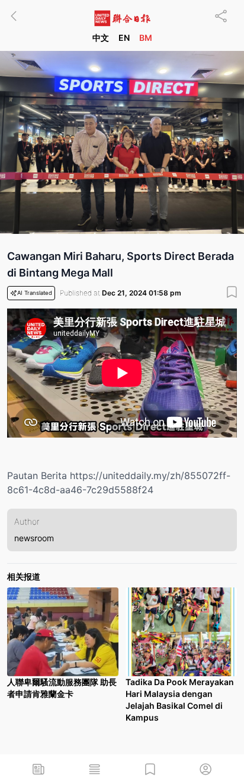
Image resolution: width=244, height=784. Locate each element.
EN (124, 38)
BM (145, 38)
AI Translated (34, 293)
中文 (100, 38)
